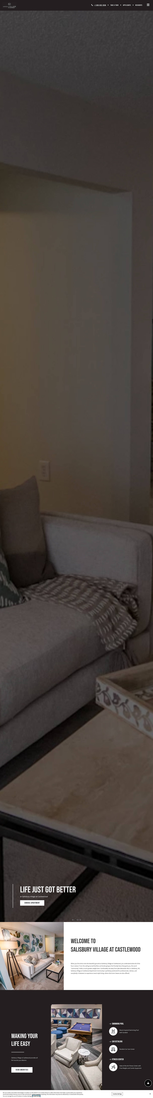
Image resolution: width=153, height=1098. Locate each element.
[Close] (150, 1094)
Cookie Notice (36, 1096)
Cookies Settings (117, 1094)
